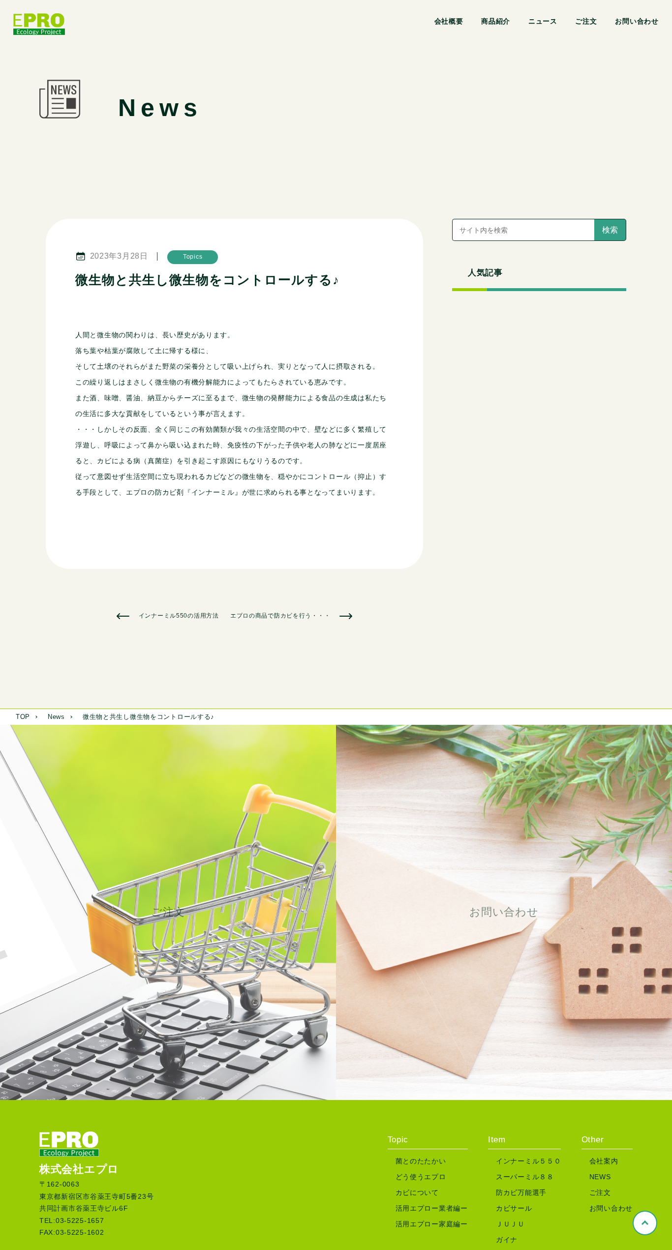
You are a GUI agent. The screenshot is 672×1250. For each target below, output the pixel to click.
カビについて (417, 1192)
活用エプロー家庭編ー (432, 1224)
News (56, 716)
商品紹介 (495, 21)
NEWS (600, 1177)
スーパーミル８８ (525, 1177)
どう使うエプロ (421, 1177)
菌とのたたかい (421, 1161)
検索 (610, 230)
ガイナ (507, 1240)
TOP (23, 716)
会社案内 (603, 1161)
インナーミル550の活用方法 (179, 616)
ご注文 (586, 21)
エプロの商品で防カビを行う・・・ (280, 616)
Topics (192, 257)
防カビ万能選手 (521, 1192)
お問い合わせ (636, 21)
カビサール (514, 1208)
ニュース (542, 21)
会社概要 (448, 21)
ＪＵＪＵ (510, 1224)
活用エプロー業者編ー (432, 1208)
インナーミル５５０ (528, 1161)
